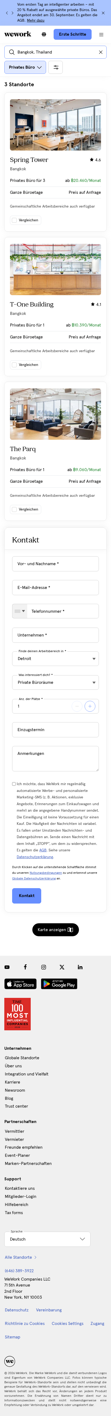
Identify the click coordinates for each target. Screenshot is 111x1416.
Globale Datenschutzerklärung (34, 878)
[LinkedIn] (80, 967)
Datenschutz (17, 1310)
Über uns (13, 1066)
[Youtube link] (7, 967)
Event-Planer (17, 1155)
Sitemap (12, 1337)
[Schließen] (103, 12)
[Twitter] (62, 967)
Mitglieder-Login (20, 1196)
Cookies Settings (68, 1323)
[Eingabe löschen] (101, 52)
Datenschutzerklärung (35, 857)
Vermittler (14, 1131)
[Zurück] (7, 13)
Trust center (16, 1106)
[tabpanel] (55, 301)
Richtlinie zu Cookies (25, 1323)
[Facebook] (25, 967)
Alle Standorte (18, 1257)
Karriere (12, 1082)
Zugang (97, 1323)
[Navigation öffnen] (101, 34)
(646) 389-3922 (19, 1271)
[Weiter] (12, 13)
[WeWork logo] (17, 33)
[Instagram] (43, 967)
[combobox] (19, 611)
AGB (43, 850)
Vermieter (14, 1139)
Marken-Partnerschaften (28, 1163)
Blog (9, 1098)
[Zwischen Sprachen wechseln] (44, 34)
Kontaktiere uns (20, 1188)
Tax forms (14, 1213)
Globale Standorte (22, 1058)
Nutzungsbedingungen (46, 873)
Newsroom (15, 1090)
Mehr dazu (35, 20)
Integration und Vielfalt (26, 1074)
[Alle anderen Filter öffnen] (55, 67)
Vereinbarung (49, 1310)
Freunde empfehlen (24, 1147)
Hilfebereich (16, 1204)
